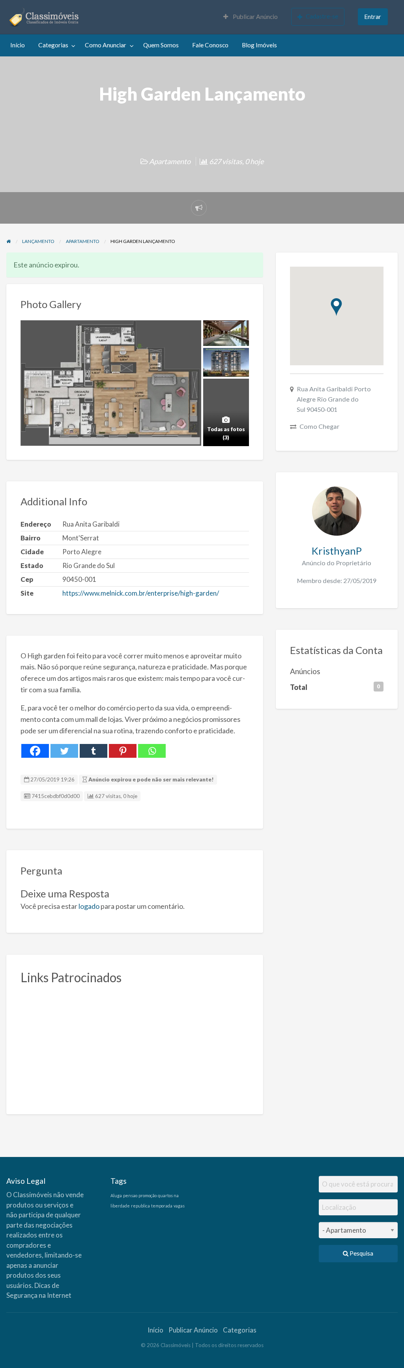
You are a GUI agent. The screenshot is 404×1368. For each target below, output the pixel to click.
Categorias (53, 45)
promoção (147, 1195)
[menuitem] (250, 17)
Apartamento (170, 161)
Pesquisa (360, 1253)
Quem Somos (161, 45)
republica (140, 1205)
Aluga (116, 1195)
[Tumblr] (93, 751)
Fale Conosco (210, 45)
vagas (179, 1205)
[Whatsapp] (152, 751)
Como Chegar (319, 426)
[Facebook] (35, 751)
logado (89, 906)
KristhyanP (337, 551)
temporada (161, 1205)
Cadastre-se (322, 16)
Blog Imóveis (259, 45)
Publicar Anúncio (255, 16)
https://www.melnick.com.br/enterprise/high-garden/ (140, 593)
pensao (130, 1195)
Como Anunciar (105, 45)
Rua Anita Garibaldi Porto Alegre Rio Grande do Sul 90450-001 (334, 399)
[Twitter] (64, 751)
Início (17, 45)
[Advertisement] (135, 1045)
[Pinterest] (123, 751)
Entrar (372, 16)
